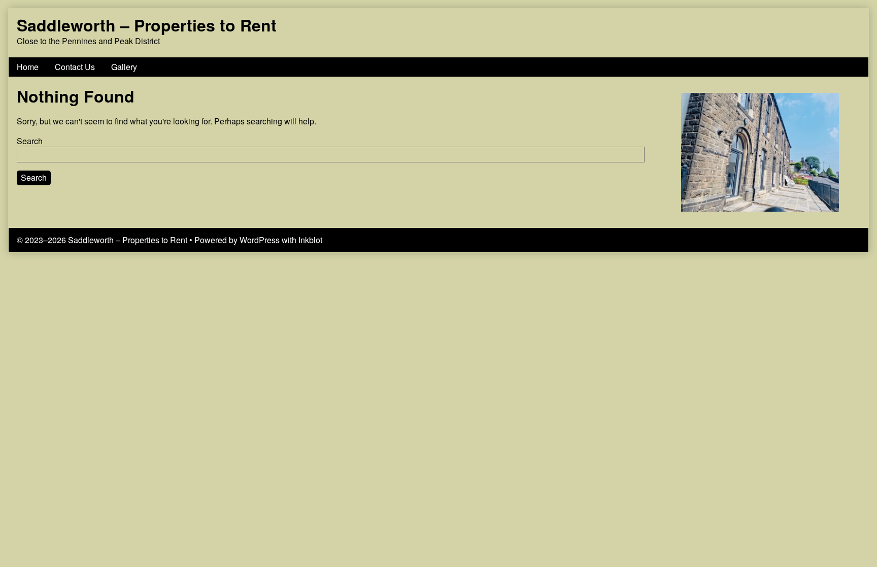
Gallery (124, 67)
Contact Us (75, 67)
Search (30, 141)
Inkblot (310, 240)
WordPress (260, 240)
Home (28, 67)
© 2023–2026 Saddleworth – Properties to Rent (102, 240)
